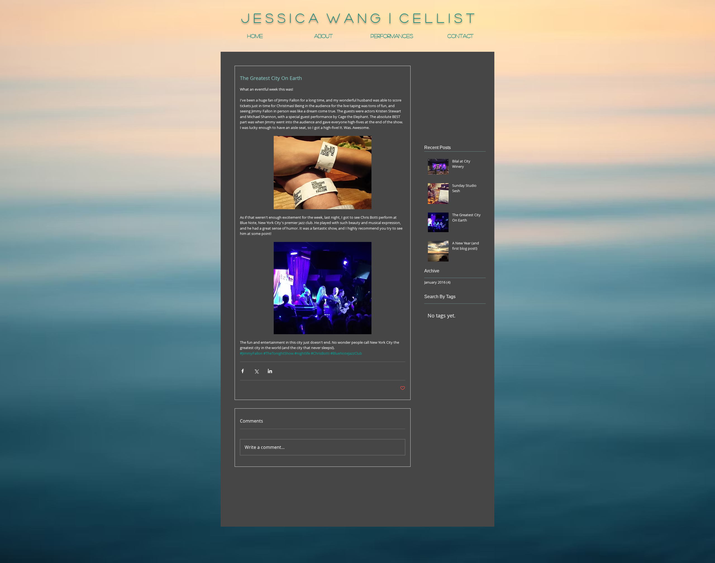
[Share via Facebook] (242, 371)
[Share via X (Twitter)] (256, 371)
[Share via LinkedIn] (270, 371)
